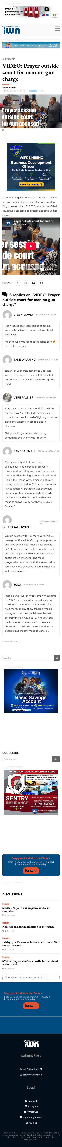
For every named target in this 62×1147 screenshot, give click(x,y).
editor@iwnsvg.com (32, 1074)
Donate (29, 870)
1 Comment (9, 931)
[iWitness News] (31, 1043)
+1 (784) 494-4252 (32, 1069)
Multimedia (8, 59)
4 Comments (10, 915)
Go (55, 759)
